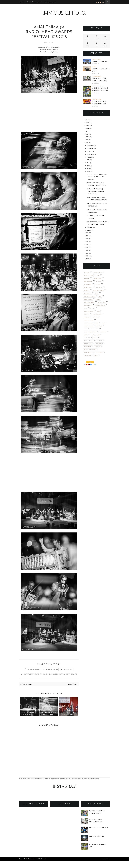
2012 (86, 247)
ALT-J (85, 308)
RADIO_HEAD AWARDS (98, 290)
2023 (87, 128)
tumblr (96, 46)
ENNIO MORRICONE (88, 340)
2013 (86, 245)
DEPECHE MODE (101, 302)
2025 (87, 123)
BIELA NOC (86, 278)
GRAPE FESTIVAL (97, 278)
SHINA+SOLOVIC (71, 674)
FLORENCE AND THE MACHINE (91, 323)
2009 (87, 256)
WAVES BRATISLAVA (88, 320)
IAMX (100, 296)
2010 (86, 253)
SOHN (85, 329)
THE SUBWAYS (87, 355)
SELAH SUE (86, 317)
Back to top (105, 859)
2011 (86, 250)
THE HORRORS (99, 352)
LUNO (96, 293)
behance (105, 46)
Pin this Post (68, 669)
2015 (86, 239)
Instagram (96, 39)
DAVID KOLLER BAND (89, 302)
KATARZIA (98, 281)
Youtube (105, 39)
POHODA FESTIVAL (98, 272)
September (90, 154)
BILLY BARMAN (87, 284)
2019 (86, 140)
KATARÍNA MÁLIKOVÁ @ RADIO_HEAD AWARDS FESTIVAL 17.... (95, 191)
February (89, 227)
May (88, 166)
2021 (86, 134)
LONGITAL (97, 284)
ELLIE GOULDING (88, 343)
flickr (87, 46)
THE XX (95, 355)
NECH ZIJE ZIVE (87, 293)
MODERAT (86, 314)
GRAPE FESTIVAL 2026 (100, 62)
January (89, 230)
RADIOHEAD (97, 346)
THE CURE (95, 317)
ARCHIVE (95, 337)
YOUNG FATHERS (95, 335)
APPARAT (92, 308)
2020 (87, 137)
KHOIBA (98, 299)
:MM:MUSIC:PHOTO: (64, 12)
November (90, 149)
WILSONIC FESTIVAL (100, 305)
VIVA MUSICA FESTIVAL (89, 296)
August (89, 157)
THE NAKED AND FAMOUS (90, 332)
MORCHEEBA (99, 326)
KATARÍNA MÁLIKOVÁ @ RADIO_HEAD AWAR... (48, 713)
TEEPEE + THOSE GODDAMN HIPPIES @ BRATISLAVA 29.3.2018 (97, 176)
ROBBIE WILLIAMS (88, 352)
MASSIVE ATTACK (88, 326)
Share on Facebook (33, 669)
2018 (86, 143)
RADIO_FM (38, 674)
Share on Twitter (52, 669)
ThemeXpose (33, 858)
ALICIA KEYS (87, 337)
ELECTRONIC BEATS (88, 311)
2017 (86, 233)
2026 (87, 120)
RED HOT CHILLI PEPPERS (90, 349)
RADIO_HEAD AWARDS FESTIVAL (54, 674)
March (89, 172)
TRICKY (86, 335)
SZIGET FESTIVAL (94, 329)
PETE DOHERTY (87, 346)
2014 (87, 242)
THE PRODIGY (103, 332)
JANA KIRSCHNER (88, 281)
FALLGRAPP (99, 287)
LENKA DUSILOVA (88, 299)
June (88, 163)
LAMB (98, 311)
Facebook (87, 39)
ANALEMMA (30, 674)
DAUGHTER (99, 340)
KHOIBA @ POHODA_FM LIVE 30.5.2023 (29, 713)
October (89, 151)
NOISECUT (86, 290)
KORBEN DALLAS (88, 287)
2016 (86, 236)
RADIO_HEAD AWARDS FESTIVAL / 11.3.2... (68, 713)
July (88, 160)
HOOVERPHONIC (88, 305)
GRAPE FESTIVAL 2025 (96, 836)
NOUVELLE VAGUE (97, 314)
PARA (98, 275)
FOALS (103, 323)
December (90, 146)
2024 (87, 125)
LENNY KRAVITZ (99, 343)
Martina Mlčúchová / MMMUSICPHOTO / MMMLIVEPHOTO (37, 2)
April (88, 169)
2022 (87, 131)
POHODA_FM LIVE (88, 275)
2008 (87, 259)
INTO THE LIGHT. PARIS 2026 (98, 828)
